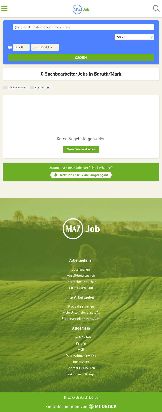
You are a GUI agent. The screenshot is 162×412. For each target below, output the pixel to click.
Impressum (81, 362)
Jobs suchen (81, 269)
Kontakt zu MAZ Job (81, 368)
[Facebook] (77, 248)
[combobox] (83, 27)
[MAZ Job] (81, 9)
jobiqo (93, 397)
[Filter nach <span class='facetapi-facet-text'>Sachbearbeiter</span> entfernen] (5, 87)
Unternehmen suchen (81, 281)
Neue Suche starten (81, 149)
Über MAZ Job (81, 337)
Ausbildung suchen (81, 275)
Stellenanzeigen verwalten (81, 318)
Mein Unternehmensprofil (81, 312)
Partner (81, 343)
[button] (10, 47)
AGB (81, 349)
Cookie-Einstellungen (81, 374)
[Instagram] (85, 248)
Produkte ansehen (81, 306)
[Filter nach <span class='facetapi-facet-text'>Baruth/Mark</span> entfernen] (32, 87)
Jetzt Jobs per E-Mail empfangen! (84, 175)
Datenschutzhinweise (81, 355)
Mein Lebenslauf (81, 288)
